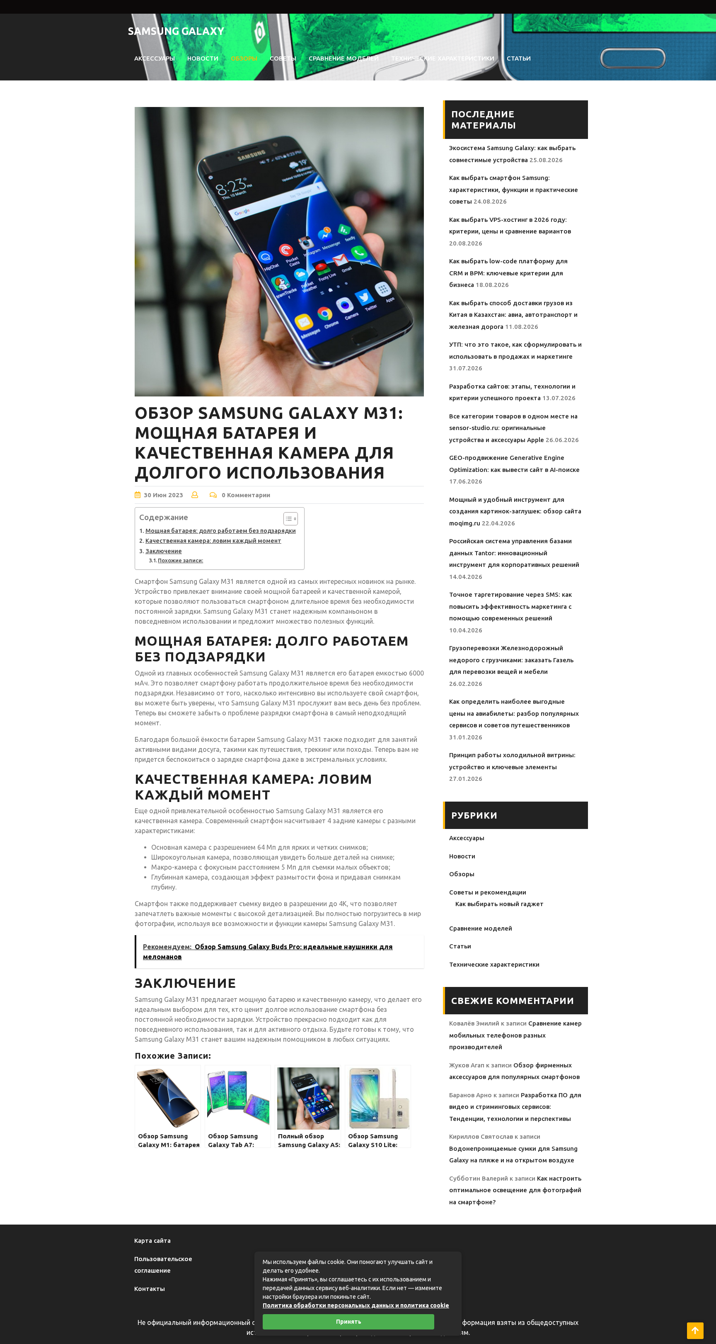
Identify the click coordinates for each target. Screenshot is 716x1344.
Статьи (519, 58)
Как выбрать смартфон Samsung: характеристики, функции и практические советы (513, 189)
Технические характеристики (442, 58)
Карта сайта (152, 1240)
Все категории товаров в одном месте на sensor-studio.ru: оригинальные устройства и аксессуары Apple (513, 428)
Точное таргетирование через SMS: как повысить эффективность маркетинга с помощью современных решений (510, 606)
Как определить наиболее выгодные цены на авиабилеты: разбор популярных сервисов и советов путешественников (514, 713)
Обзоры (244, 58)
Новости (202, 58)
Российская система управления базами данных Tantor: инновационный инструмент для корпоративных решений (514, 552)
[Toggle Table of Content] (286, 519)
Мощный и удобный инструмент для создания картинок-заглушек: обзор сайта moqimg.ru (515, 511)
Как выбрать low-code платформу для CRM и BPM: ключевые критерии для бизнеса (508, 273)
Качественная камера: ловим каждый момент (213, 540)
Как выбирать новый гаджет (499, 903)
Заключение (163, 551)
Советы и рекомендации (487, 892)
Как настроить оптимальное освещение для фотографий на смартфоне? (515, 1190)
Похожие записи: (180, 560)
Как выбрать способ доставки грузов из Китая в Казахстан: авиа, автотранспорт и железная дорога (513, 314)
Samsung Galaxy (176, 31)
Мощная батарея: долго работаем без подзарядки (220, 530)
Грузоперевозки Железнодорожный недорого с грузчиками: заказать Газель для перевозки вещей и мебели (511, 659)
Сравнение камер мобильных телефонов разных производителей (515, 1035)
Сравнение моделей (344, 58)
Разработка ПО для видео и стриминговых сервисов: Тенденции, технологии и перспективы (515, 1106)
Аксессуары (154, 58)
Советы (283, 58)
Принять (348, 1321)
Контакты (149, 1288)
